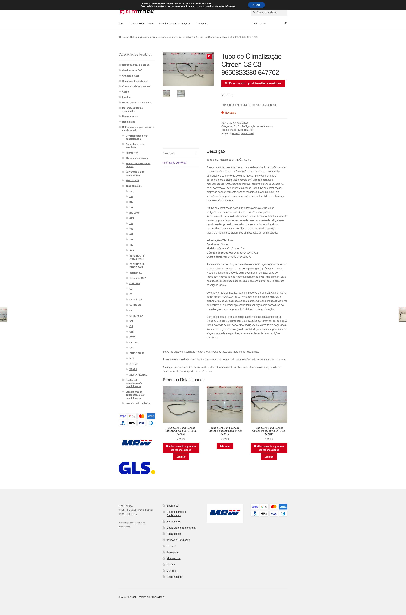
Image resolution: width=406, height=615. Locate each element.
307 (131, 234)
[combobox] (269, 12)
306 (131, 228)
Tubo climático (184, 36)
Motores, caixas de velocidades (132, 109)
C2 (195, 36)
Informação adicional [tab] (174, 162)
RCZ (131, 358)
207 (131, 207)
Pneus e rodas (130, 116)
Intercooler (132, 152)
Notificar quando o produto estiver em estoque (253, 83)
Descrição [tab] (168, 153)
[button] (209, 56)
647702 (236, 133)
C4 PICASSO (136, 315)
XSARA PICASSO (138, 374)
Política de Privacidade (151, 597)
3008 (131, 218)
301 (131, 223)
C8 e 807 (134, 342)
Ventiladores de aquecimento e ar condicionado (135, 395)
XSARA (133, 369)
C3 (239, 126)
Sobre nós (172, 505)
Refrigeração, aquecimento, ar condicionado (152, 36)
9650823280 (247, 133)
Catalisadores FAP (132, 70)
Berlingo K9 (135, 272)
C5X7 (132, 337)
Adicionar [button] (225, 446)
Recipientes (128, 121)
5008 (131, 250)
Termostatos (132, 180)
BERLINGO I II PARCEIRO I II (136, 257)
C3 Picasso (135, 304)
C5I (131, 326)
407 (131, 244)
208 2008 (134, 212)
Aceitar (256, 4)
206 (131, 201)
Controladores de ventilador (135, 145)
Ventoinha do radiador (138, 403)
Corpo (125, 91)
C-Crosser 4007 (137, 278)
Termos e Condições (142, 23)
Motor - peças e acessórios (137, 102)
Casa (122, 23)
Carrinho (172, 570)
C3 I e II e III (135, 299)
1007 (131, 191)
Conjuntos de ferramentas (136, 86)
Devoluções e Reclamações (174, 23)
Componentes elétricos (134, 81)
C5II (131, 331)
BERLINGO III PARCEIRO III (136, 265)
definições (230, 6)
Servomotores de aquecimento (135, 173)
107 (131, 196)
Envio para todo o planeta (181, 527)
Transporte (202, 23)
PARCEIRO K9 (136, 353)
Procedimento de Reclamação (176, 513)
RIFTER (133, 363)
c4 (130, 310)
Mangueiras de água (137, 158)
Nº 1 (131, 347)
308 (131, 239)
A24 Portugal (128, 597)
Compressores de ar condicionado (136, 137)
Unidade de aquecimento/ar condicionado (134, 383)
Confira (171, 564)
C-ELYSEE (134, 283)
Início (125, 36)
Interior (126, 97)
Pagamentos (174, 521)
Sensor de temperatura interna (138, 165)
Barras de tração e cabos (135, 64)
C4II (131, 320)
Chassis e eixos (130, 75)
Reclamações (174, 576)
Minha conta (173, 558)
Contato (171, 546)
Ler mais (181, 456)
